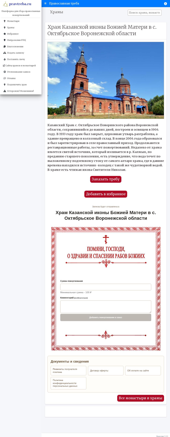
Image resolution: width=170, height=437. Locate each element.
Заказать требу (106, 179)
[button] (45, 3)
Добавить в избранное (106, 194)
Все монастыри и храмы (140, 398)
